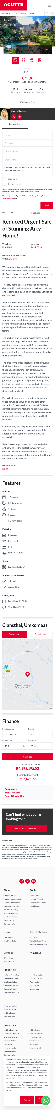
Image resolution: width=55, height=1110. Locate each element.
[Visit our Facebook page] (21, 881)
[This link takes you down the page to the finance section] (3, 258)
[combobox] (44, 746)
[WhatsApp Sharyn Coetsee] (19, 116)
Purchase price (8, 729)
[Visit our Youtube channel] (33, 881)
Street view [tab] (40, 634)
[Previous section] (3, 213)
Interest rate (7, 740)
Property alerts (15, 184)
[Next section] (12, 213)
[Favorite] (46, 13)
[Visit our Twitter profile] (27, 881)
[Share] (52, 13)
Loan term (32, 740)
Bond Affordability (14, 796)
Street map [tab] (14, 634)
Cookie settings (12, 1100)
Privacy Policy (34, 191)
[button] (3, 34)
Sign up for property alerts (26, 828)
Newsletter (13, 179)
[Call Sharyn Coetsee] (13, 116)
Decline (27, 1100)
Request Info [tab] (15, 124)
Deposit (31, 729)
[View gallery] (15, 60)
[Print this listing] (31, 60)
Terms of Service (7, 198)
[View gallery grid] (23, 60)
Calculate (27, 756)
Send (46, 205)
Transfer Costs (12, 792)
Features (35, 212)
